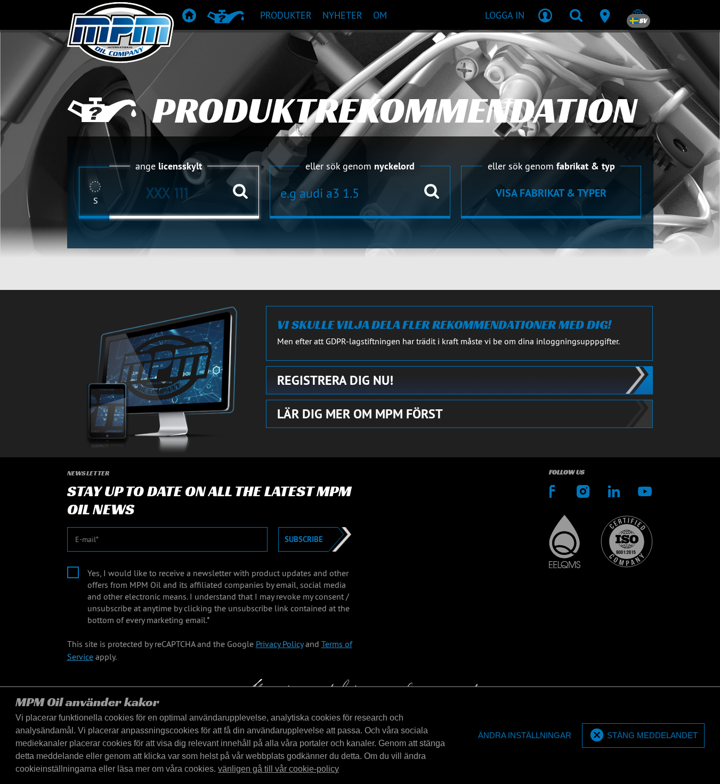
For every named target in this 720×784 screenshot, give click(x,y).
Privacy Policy (279, 643)
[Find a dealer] (607, 15)
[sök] (576, 15)
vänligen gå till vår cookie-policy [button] (278, 768)
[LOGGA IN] (545, 15)
